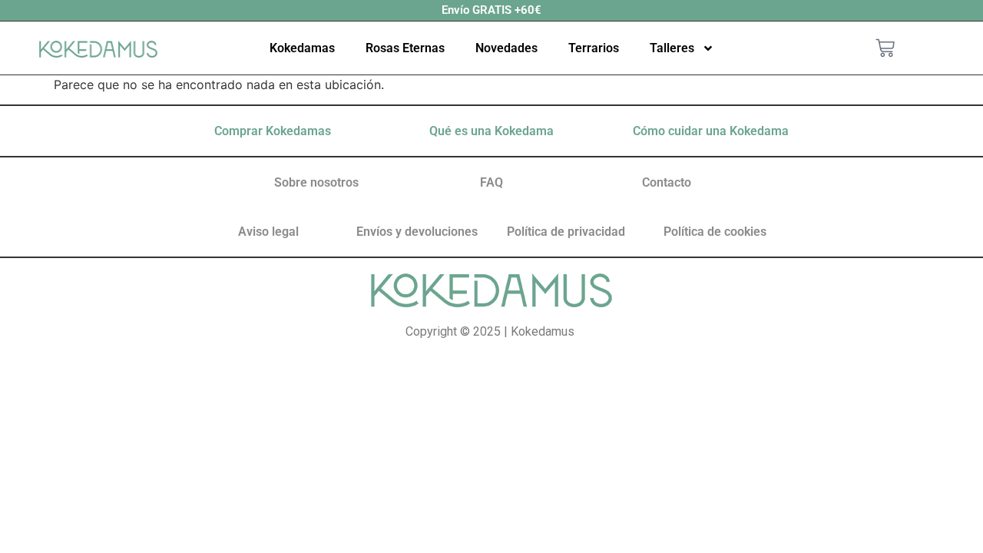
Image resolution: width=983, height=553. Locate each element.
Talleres (672, 48)
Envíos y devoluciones (417, 231)
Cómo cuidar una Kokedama (711, 131)
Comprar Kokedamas (272, 131)
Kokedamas (302, 48)
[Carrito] (885, 48)
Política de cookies (715, 231)
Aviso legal (268, 231)
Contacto (666, 182)
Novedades (506, 48)
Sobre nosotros (316, 182)
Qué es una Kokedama (491, 131)
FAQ (491, 182)
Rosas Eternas (405, 48)
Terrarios (593, 48)
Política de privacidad (566, 231)
